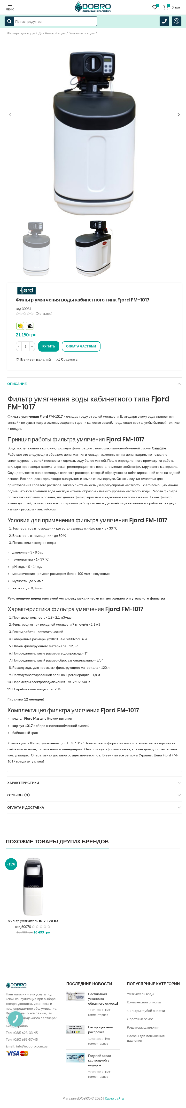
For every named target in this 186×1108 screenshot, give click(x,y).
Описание (17, 383)
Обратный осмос (140, 1019)
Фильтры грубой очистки (146, 1010)
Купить (48, 346)
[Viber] (176, 21)
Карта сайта (114, 1098)
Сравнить (69, 359)
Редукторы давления (143, 1027)
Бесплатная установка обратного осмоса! (103, 999)
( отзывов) (44, 313)
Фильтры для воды (21, 33)
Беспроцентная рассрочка (100, 1029)
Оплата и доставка (25, 807)
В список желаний (35, 359)
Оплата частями (81, 346)
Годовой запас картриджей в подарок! (99, 1060)
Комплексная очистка (144, 1002)
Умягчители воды (81, 33)
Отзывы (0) (18, 795)
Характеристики (23, 782)
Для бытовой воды (52, 33)
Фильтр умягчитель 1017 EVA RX (33, 921)
